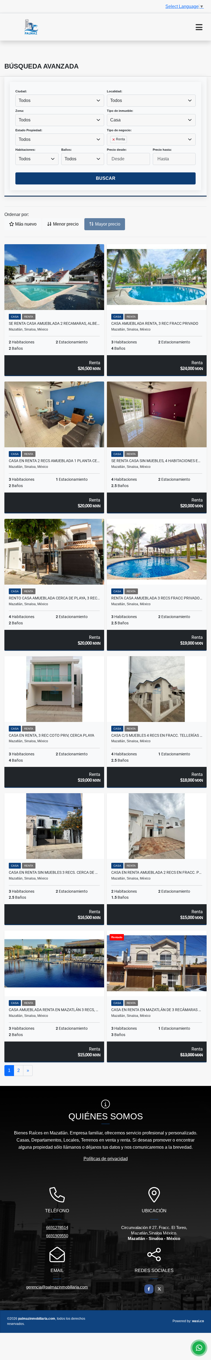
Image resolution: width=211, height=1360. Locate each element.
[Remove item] (114, 139)
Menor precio (65, 224)
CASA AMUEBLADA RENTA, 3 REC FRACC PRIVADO (154, 323)
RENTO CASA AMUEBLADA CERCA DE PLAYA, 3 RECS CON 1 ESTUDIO (54, 598)
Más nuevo (25, 224)
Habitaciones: (25, 149)
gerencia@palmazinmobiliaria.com (57, 1287)
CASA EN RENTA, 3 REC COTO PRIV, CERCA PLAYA (51, 735)
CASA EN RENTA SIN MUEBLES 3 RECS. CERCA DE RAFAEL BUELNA (54, 872)
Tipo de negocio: (119, 130)
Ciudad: (21, 91)
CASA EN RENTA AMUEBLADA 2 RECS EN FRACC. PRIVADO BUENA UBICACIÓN (156, 872)
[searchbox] (111, 148)
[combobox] (59, 101)
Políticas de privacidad (106, 1158)
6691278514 (57, 1227)
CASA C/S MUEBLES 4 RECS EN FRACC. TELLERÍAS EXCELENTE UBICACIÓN (156, 735)
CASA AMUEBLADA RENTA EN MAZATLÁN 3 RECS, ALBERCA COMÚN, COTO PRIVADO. (54, 1010)
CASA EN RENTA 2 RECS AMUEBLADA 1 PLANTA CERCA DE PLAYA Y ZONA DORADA (54, 461)
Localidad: (114, 91)
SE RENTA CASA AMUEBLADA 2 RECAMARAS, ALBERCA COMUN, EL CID (54, 323)
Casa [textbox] (115, 120)
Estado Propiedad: (28, 130)
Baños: (66, 149)
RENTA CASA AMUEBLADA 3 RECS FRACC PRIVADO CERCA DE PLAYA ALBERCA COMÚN (156, 598)
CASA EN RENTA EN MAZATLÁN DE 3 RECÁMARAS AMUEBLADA (156, 1010)
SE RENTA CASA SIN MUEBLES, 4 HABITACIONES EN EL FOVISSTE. (156, 461)
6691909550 (57, 1235)
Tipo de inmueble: (120, 110)
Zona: (19, 110)
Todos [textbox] (24, 100)
